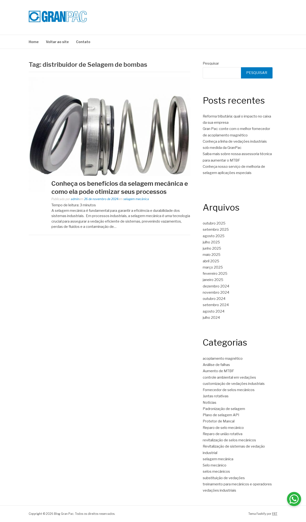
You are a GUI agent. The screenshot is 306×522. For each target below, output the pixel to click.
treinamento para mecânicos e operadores (237, 484)
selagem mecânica (136, 199)
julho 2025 (211, 242)
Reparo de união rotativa (222, 434)
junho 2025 (212, 248)
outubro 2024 (214, 299)
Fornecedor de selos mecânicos (229, 390)
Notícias (209, 402)
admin (75, 199)
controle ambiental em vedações (229, 377)
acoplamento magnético (223, 358)
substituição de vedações (224, 478)
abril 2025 (211, 261)
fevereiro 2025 (215, 273)
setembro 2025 (216, 229)
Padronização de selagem (224, 409)
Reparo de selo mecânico (223, 428)
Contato (83, 42)
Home (34, 42)
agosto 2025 (213, 236)
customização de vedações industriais (234, 384)
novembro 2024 (216, 292)
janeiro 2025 (213, 280)
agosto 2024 (213, 311)
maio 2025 (211, 255)
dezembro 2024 (216, 286)
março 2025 (213, 267)
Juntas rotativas (216, 396)
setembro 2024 (216, 305)
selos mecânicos (216, 471)
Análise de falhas (216, 365)
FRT (274, 514)
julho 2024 (211, 317)
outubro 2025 (214, 223)
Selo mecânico (214, 465)
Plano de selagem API (221, 415)
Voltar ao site (57, 42)
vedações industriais (219, 490)
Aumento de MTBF (218, 371)
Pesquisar (211, 63)
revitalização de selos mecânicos (229, 440)
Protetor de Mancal (219, 421)
